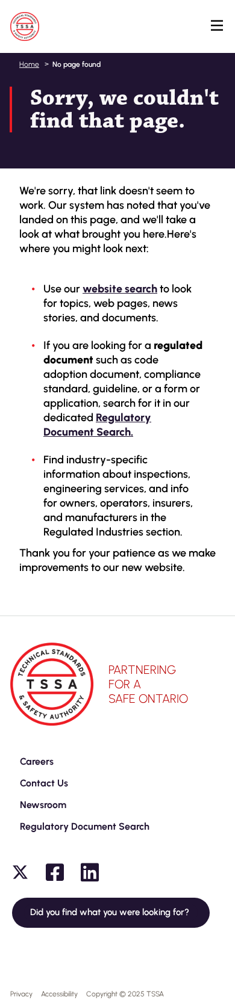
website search (120, 288)
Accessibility (59, 994)
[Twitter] (20, 872)
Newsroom (43, 804)
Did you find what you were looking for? (111, 912)
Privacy (21, 994)
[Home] (24, 26)
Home (29, 64)
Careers (37, 761)
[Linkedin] (89, 872)
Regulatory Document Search (84, 826)
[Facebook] (54, 872)
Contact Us (44, 783)
